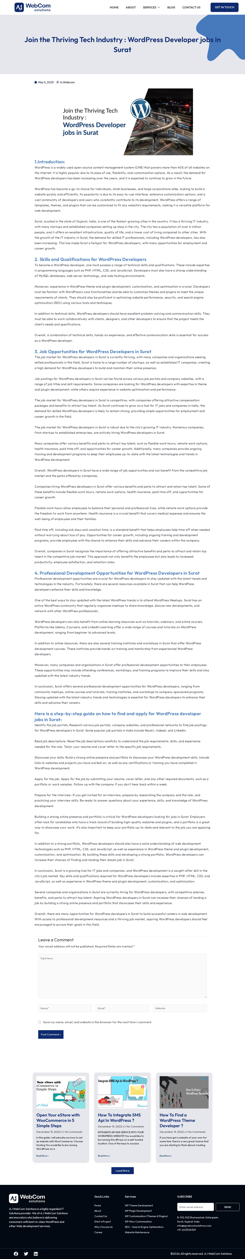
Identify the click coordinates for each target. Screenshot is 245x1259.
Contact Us (191, 7)
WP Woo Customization (138, 1221)
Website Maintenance (137, 1232)
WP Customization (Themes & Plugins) (146, 1216)
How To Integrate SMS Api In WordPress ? (119, 1117)
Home (114, 7)
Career (98, 1232)
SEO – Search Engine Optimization (144, 1227)
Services (149, 7)
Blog (171, 7)
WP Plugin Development (138, 1210)
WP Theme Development (139, 1205)
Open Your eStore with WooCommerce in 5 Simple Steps (58, 1120)
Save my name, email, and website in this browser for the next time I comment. (97, 1022)
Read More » (42, 1155)
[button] (122, 1170)
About (131, 7)
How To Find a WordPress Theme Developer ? (177, 1120)
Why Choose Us (103, 1227)
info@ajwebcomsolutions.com (194, 1225)
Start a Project (102, 1221)
